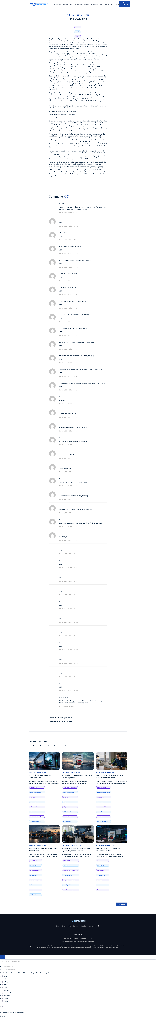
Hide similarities (8, 966)
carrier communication (68, 792)
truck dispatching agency (69, 890)
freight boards (100, 870)
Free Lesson (78, 4)
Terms (75, 935)
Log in (118, 4)
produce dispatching (34, 802)
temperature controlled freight (36, 816)
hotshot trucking (33, 875)
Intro (71, 4)
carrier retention (67, 860)
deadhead (65, 797)
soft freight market (67, 812)
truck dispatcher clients (102, 821)
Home (57, 926)
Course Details (57, 4)
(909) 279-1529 (109, 4)
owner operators (33, 890)
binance (62, 203)
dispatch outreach (101, 787)
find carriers (100, 802)
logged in (59, 721)
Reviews (65, 4)
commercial (77, 27)
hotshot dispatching (34, 870)
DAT (98, 860)
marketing (77, 31)
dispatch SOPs (66, 865)
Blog (101, 4)
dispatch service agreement (103, 792)
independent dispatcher (35, 792)
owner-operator (101, 816)
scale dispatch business (68, 885)
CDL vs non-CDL (33, 860)
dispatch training (33, 865)
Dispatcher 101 (33, 787)
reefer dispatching (33, 807)
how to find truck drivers (102, 807)
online (77, 36)
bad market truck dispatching (70, 787)
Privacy (80, 935)
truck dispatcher (67, 816)
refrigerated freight (34, 812)
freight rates (66, 802)
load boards (32, 797)
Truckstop (99, 890)
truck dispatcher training (35, 821)
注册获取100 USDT (65, 697)
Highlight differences (9, 969)
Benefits (86, 4)
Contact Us (94, 4)
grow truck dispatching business (70, 870)
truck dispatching (67, 821)
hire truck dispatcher (68, 875)
